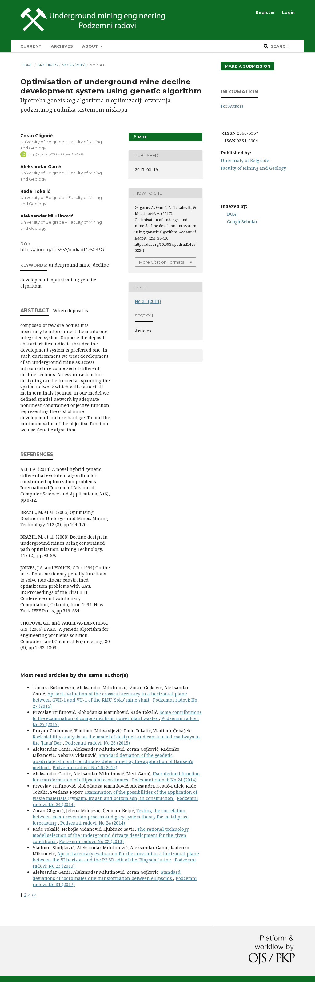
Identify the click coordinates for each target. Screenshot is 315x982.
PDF (142, 136)
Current (31, 46)
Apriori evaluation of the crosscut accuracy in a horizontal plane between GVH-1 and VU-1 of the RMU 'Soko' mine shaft (110, 697)
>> (33, 895)
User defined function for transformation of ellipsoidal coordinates (116, 777)
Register (265, 12)
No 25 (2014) (74, 64)
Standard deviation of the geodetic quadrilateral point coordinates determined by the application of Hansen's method (113, 761)
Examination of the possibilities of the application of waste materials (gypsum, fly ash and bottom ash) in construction (115, 795)
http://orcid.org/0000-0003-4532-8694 (55, 154)
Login (288, 12)
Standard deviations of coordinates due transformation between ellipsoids (107, 875)
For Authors (232, 106)
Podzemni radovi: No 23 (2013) (91, 841)
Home (26, 64)
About (90, 46)
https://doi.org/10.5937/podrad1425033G (62, 249)
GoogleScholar (242, 222)
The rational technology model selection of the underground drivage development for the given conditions (111, 835)
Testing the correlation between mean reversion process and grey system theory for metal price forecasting (111, 817)
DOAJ (232, 214)
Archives (62, 46)
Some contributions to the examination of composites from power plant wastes (117, 715)
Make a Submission (247, 66)
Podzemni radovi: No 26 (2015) (97, 743)
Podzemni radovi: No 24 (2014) (164, 780)
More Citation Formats (161, 262)
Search (279, 46)
